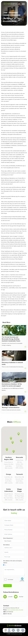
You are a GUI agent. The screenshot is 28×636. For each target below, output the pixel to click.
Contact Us (7, 585)
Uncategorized (13, 12)
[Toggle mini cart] (19, 4)
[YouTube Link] (16, 596)
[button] (13, 451)
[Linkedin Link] (5, 596)
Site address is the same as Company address (12, 561)
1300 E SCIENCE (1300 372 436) (15, 610)
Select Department (8, 538)
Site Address (6, 544)
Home (5, 12)
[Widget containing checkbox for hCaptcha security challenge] (14, 579)
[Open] (23, 4)
